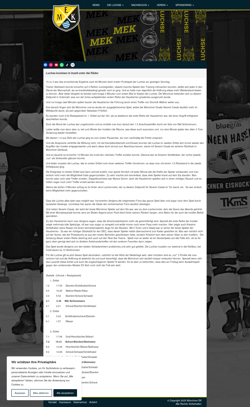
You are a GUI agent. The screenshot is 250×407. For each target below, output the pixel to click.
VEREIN (161, 5)
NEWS (96, 5)
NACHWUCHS (139, 5)
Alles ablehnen (41, 393)
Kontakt (52, 402)
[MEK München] (66, 17)
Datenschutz (80, 402)
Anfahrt (93, 402)
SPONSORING (184, 5)
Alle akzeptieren (65, 393)
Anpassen (20, 393)
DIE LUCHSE (114, 5)
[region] (44, 378)
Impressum (65, 402)
